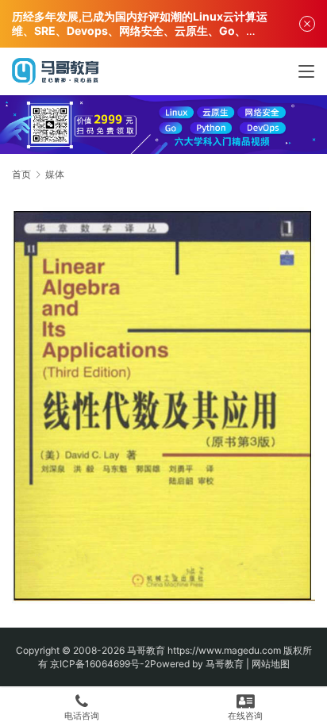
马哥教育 (146, 650)
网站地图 (271, 664)
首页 (21, 174)
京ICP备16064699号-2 (100, 664)
